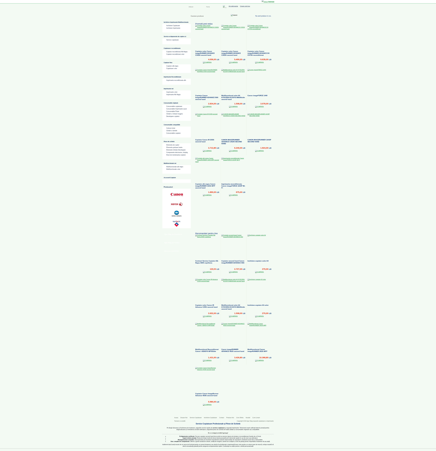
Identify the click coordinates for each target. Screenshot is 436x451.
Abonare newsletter (171, 251)
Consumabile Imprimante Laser (176, 109)
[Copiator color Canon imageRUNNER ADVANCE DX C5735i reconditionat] (259, 37)
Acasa (190, 11)
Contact (239, 11)
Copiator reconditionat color (175, 54)
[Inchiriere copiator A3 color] (259, 291)
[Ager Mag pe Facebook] (261, 11)
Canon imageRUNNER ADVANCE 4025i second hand (232, 350)
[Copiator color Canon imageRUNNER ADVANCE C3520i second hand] (233, 37)
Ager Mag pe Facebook (173, 234)
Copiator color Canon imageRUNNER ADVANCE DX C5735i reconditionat (258, 53)
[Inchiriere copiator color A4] (259, 246)
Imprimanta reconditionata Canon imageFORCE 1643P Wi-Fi (233, 186)
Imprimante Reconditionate (172, 77)
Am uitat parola (233, 6)
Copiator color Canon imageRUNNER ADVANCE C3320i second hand (205, 53)
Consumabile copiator (173, 133)
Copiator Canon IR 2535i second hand (204, 141)
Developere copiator (172, 116)
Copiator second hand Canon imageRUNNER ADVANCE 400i (232, 262)
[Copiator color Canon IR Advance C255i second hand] (207, 291)
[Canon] (176, 195)
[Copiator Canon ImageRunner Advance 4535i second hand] (207, 379)
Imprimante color (171, 92)
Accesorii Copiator (170, 177)
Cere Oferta (239, 417)
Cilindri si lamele (171, 130)
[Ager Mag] (174, 15)
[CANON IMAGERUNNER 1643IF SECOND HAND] (259, 125)
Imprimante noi (168, 88)
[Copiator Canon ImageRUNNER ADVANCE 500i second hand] (207, 81)
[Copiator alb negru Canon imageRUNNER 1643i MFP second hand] (207, 169)
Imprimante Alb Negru (173, 94)
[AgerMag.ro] (176, 223)
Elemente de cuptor (172, 145)
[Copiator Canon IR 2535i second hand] (207, 125)
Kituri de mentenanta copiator (176, 155)
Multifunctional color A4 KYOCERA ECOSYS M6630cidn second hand (233, 97)
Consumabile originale (171, 103)
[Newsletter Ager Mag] (270, 11)
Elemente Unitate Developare (176, 150)
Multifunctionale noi (170, 163)
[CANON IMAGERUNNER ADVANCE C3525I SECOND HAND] (233, 125)
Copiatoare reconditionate (172, 48)
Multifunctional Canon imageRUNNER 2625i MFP (257, 350)
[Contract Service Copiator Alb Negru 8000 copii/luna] (207, 246)
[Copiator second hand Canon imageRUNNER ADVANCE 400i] (233, 246)
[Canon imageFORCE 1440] (259, 81)
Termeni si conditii (179, 421)
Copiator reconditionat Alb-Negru (176, 52)
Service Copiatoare (211, 11)
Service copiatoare (172, 40)
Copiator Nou (168, 62)
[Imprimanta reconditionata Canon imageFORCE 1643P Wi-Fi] (233, 169)
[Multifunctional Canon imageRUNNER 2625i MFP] (259, 335)
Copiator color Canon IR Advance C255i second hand (206, 306)
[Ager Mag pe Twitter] (265, 11)
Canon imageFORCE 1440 (257, 95)
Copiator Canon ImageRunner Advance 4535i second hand (206, 394)
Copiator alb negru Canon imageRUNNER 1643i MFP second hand (205, 186)
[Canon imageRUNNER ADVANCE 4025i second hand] (233, 335)
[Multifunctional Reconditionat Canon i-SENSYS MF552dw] (207, 335)
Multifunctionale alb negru (174, 167)
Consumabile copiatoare (174, 106)
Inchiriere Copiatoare (227, 11)
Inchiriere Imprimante (173, 28)
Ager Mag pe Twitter (172, 243)
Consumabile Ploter (172, 111)
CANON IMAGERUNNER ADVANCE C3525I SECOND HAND (231, 142)
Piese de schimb (169, 141)
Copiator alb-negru (172, 66)
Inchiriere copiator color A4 (258, 261)
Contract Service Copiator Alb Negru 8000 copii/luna (206, 262)
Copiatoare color (171, 68)
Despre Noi (198, 11)
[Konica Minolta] (176, 214)
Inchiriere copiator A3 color (258, 305)
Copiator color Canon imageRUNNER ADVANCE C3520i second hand (231, 53)
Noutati (248, 417)
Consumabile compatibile (172, 125)
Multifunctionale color (173, 169)
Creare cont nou (245, 6)
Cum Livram (256, 417)
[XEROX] (176, 204)
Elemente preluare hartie (174, 147)
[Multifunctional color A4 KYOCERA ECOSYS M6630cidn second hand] (233, 81)
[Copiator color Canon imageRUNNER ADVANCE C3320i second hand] (207, 37)
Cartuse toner (170, 128)
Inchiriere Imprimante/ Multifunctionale (176, 22)
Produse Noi (230, 417)
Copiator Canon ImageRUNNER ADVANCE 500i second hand (206, 97)
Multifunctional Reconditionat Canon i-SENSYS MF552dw (207, 350)
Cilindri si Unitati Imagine (174, 114)
